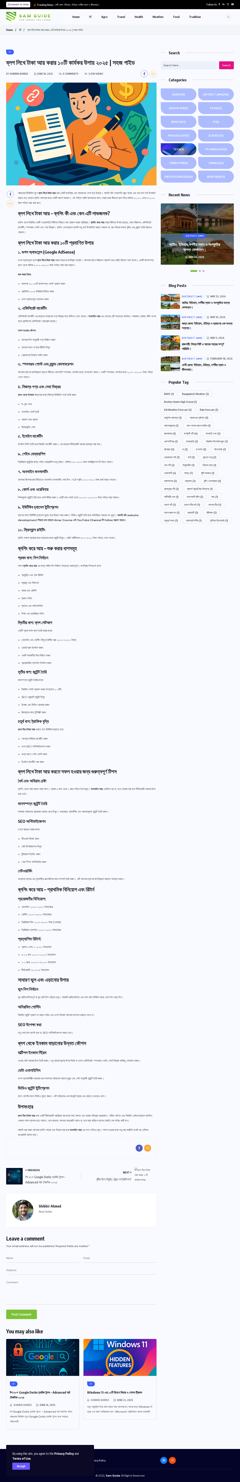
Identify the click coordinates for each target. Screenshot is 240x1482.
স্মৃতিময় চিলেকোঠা (219, 520)
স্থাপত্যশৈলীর (194, 520)
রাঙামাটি (193, 512)
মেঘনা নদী (170, 504)
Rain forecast (209, 409)
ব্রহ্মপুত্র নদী (171, 488)
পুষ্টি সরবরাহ (207, 472)
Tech (178, 149)
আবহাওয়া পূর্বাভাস (199, 417)
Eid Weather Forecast (178, 409)
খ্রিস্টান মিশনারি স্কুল (217, 441)
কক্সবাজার (170, 433)
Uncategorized (178, 176)
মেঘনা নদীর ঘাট (192, 504)
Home (76, 17)
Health (139, 17)
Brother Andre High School (180, 401)
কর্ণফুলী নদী (190, 433)
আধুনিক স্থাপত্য (172, 417)
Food (176, 17)
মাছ (214, 496)
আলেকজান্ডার (171, 425)
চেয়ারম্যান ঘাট (172, 457)
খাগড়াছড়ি (192, 441)
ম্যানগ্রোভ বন (171, 512)
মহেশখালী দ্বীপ (195, 496)
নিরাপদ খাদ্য (209, 465)
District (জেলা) (216, 94)
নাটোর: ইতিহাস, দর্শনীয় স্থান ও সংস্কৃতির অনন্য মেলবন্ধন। (194, 247)
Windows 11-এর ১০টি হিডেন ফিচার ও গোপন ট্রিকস (114, 1392)
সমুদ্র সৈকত (171, 520)
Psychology (178, 135)
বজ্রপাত (190, 480)
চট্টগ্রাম (169, 449)
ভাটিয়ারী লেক (171, 496)
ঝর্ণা (191, 457)
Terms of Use (21, 1458)
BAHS (169, 393)
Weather (158, 17)
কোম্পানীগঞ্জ (171, 441)
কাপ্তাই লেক (213, 433)
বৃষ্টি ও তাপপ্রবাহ (212, 480)
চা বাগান (201, 449)
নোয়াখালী (170, 472)
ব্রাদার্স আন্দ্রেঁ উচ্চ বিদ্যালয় (200, 488)
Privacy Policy (64, 1453)
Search (226, 65)
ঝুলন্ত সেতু (209, 457)
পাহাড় (188, 472)
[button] (193, 271)
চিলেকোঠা (220, 449)
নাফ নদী (169, 465)
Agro (104, 17)
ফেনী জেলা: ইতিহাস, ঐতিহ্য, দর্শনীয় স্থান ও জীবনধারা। (77, 4)
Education (178, 108)
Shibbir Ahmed (22, 1404)
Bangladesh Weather (195, 393)
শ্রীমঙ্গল (211, 512)
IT (90, 17)
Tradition (195, 17)
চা (185, 449)
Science (216, 135)
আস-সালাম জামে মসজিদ (198, 425)
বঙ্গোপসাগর (170, 480)
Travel (121, 17)
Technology (216, 149)
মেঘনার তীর (214, 504)
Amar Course (63, 520)
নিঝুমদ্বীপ (188, 465)
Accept (21, 1466)
